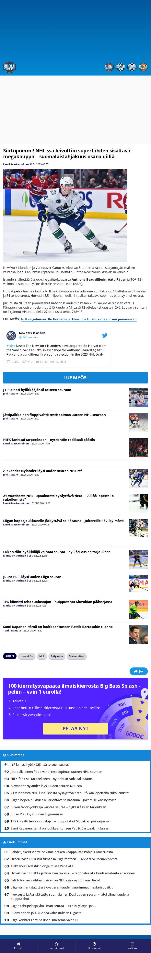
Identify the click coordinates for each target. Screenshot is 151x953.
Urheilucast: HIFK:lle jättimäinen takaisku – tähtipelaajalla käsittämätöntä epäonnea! (73, 873)
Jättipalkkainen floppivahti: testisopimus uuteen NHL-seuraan (54, 414)
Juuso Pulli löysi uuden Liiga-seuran (32, 576)
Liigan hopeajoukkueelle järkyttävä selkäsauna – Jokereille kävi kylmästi (63, 520)
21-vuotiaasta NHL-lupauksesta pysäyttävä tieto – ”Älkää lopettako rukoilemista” (58, 497)
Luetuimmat (17, 842)
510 (30, 362)
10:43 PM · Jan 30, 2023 (51, 362)
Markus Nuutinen (14, 555)
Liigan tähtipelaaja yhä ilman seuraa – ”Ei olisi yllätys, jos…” (54, 906)
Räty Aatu (57, 656)
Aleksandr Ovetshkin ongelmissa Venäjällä (42, 866)
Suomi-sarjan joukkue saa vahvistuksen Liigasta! (46, 913)
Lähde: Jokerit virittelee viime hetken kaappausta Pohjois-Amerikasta (62, 852)
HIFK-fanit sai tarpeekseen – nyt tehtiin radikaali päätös (49, 439)
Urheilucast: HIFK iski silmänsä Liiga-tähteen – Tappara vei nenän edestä (64, 859)
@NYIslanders (28, 337)
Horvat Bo (26, 656)
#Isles (10, 346)
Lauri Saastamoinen (16, 164)
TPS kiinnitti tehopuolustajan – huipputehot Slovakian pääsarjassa (57, 601)
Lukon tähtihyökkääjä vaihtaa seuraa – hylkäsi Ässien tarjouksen (56, 551)
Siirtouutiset (76, 656)
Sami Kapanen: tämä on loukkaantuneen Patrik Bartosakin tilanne (58, 626)
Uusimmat (15, 755)
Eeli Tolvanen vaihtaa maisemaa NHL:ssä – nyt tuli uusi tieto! (55, 880)
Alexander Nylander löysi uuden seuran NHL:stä (43, 470)
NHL (42, 656)
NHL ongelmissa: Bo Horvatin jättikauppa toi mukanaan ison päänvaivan (79, 319)
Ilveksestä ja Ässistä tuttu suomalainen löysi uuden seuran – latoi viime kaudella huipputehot (70, 896)
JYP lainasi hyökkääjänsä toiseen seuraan (37, 389)
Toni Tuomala (12, 630)
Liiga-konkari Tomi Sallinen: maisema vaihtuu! (44, 920)
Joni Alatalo (10, 393)
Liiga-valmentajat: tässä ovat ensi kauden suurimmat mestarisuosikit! (62, 887)
